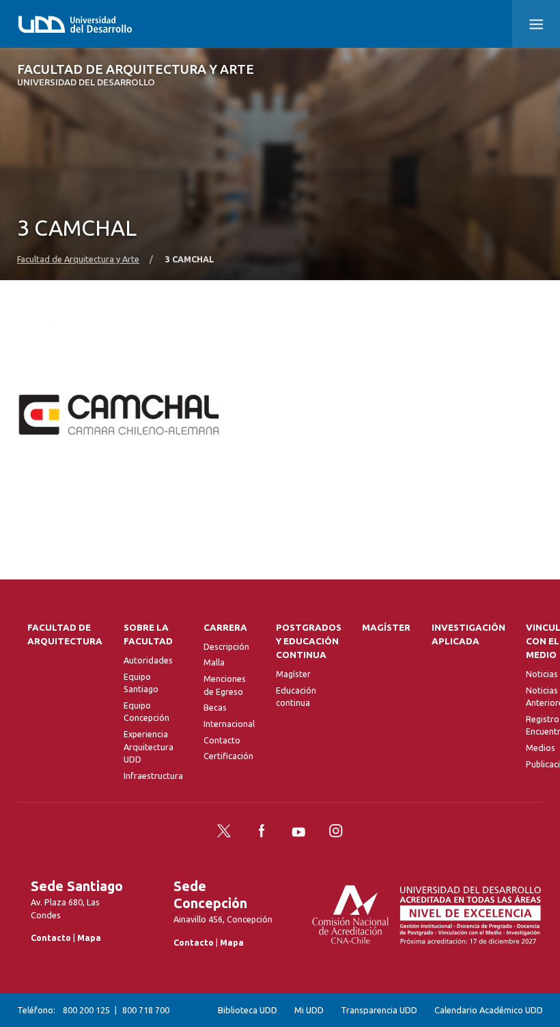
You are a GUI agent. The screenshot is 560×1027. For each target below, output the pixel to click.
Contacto (222, 740)
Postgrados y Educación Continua (308, 641)
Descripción (226, 646)
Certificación (228, 756)
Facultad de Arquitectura (64, 634)
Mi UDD (309, 1010)
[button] (536, 24)
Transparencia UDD (379, 1010)
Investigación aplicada (468, 634)
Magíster (293, 674)
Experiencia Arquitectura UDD (148, 746)
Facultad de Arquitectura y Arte (135, 74)
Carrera (225, 627)
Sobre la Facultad (148, 634)
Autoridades (148, 660)
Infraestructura (153, 775)
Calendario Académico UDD (488, 1010)
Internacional (229, 723)
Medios (540, 747)
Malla (214, 662)
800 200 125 (86, 1010)
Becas (215, 707)
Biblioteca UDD (247, 1010)
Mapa (89, 937)
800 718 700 (145, 1010)
